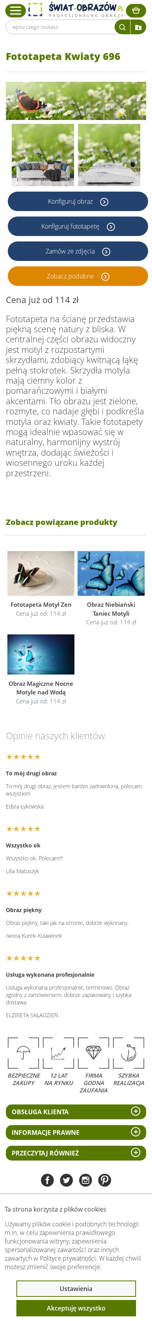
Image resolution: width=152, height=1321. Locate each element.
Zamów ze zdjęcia (71, 251)
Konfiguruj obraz (71, 201)
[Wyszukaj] (122, 26)
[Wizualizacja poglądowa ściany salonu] (43, 155)
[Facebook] (47, 1181)
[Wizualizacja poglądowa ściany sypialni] (109, 155)
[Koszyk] (136, 11)
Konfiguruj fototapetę (71, 226)
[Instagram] (85, 1181)
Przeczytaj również (45, 1153)
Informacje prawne (46, 1132)
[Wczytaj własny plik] (138, 26)
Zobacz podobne (71, 276)
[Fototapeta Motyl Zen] (41, 573)
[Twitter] (66, 1181)
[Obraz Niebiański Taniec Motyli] (111, 573)
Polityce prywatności (68, 1258)
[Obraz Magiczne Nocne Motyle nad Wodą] (41, 654)
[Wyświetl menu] (15, 10)
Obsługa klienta (40, 1112)
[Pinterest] (104, 1181)
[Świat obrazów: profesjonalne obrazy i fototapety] (76, 9)
